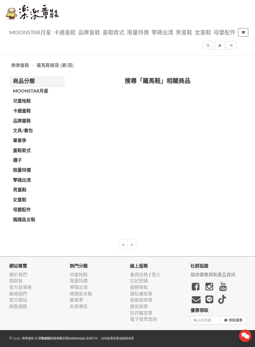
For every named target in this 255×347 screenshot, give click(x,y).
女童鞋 (203, 32)
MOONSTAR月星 (30, 32)
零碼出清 (162, 32)
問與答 (16, 281)
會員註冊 (139, 275)
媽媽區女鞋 (24, 220)
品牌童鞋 (89, 32)
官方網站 (18, 300)
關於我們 (18, 275)
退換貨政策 (141, 300)
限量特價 (138, 32)
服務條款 (139, 287)
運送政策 (139, 306)
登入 (156, 275)
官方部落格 (20, 287)
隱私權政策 (141, 294)
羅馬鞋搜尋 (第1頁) (55, 65)
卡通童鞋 (65, 32)
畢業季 (19, 141)
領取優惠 (236, 320)
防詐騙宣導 (141, 313)
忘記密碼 (139, 281)
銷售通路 (18, 306)
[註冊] (220, 45)
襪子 (17, 160)
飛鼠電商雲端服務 (116, 338)
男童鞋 (184, 32)
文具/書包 (23, 131)
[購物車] (243, 32)
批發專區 (79, 306)
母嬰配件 (225, 32)
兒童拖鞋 (22, 101)
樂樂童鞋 (20, 65)
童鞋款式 (114, 32)
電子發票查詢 (143, 319)
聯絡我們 (18, 294)
